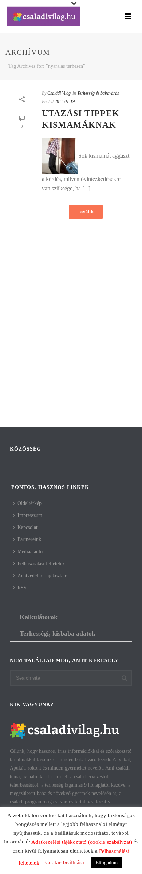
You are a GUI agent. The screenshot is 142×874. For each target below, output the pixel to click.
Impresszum (29, 515)
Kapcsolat (27, 527)
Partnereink (29, 539)
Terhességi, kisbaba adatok (57, 633)
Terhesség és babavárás (98, 93)
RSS (22, 587)
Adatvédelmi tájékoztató (42, 575)
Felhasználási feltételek (41, 563)
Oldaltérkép (29, 503)
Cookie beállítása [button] (64, 862)
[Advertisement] (71, 348)
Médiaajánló (30, 551)
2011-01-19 (65, 101)
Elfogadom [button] (107, 862)
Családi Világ (59, 93)
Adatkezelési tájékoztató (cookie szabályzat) (81, 842)
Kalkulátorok (39, 617)
